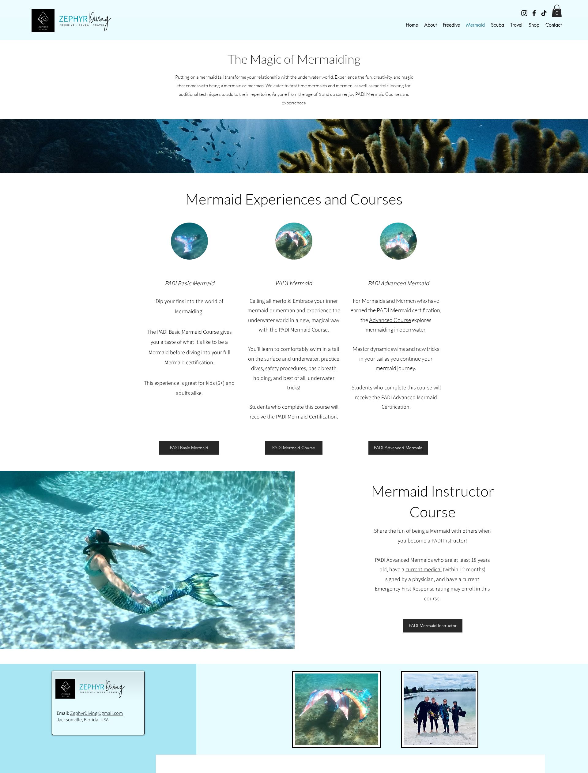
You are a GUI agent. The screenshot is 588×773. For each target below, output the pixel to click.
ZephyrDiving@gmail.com (96, 713)
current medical (423, 569)
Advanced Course (390, 320)
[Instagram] (524, 13)
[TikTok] (544, 13)
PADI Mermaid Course (303, 329)
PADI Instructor (449, 540)
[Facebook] (534, 13)
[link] (557, 11)
